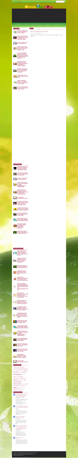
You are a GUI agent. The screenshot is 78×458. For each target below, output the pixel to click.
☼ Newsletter (40, 26)
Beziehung (25, 368)
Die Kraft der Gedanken (19, 369)
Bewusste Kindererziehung (16, 368)
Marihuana (25, 378)
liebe (22, 378)
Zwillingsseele (20, 389)
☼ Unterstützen (55, 26)
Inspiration (14, 376)
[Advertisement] (39, 16)
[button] (21, 24)
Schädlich (14, 385)
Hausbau (21, 372)
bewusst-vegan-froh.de (22, 452)
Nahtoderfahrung (21, 380)
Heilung (24, 372)
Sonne (20, 385)
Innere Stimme (23, 374)
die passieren (25, 369)
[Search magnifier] (63, 1)
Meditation (15, 380)
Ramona (32, 33)
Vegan (15, 388)
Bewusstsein (22, 368)
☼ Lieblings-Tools (47, 26)
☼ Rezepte (22, 26)
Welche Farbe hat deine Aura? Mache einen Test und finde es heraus (22, 407)
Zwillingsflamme (15, 389)
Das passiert (14, 369)
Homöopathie (17, 374)
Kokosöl (18, 376)
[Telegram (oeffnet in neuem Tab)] (16, 1)
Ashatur (17, 425)
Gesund (26, 370)
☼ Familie (27, 26)
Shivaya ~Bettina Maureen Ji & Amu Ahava (39, 31)
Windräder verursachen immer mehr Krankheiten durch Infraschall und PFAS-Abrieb (21, 395)
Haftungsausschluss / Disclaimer (18, 455)
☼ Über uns (34, 26)
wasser (19, 387)
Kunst (23, 376)
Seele (18, 385)
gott (19, 372)
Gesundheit (15, 372)
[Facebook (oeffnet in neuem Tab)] (14, 1)
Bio (27, 368)
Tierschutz (23, 385)
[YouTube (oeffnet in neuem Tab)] (19, 1)
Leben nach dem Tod (16, 378)
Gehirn (23, 370)
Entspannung (18, 370)
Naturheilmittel (17, 384)
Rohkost (26, 384)
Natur (25, 380)
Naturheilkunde (17, 382)
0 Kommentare (41, 33)
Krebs (20, 376)
